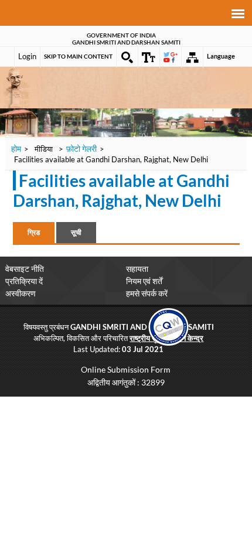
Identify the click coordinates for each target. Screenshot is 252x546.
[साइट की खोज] (127, 57)
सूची (76, 232)
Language (221, 56)
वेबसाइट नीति (24, 269)
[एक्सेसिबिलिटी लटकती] (148, 57)
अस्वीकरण (20, 293)
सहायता (137, 269)
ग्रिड (34, 232)
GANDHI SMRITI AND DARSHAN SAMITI (126, 42)
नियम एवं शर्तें (144, 281)
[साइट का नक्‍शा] (192, 57)
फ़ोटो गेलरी (81, 148)
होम (16, 148)
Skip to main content (78, 56)
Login (27, 56)
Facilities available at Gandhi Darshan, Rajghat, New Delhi (121, 190)
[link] (168, 325)
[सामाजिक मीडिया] (170, 57)
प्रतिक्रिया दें (24, 281)
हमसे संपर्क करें (147, 293)
